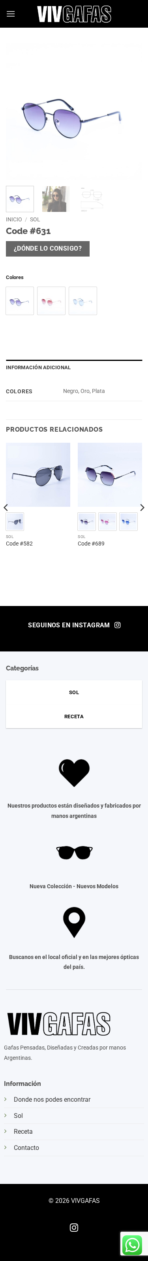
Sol (35, 219)
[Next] (141, 523)
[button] (10, 13)
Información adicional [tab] (38, 367)
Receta (23, 1131)
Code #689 (91, 543)
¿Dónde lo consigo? (48, 248)
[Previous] (6, 523)
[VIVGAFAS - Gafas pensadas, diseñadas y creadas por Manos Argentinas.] (74, 14)
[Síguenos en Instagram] (74, 1228)
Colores (15, 277)
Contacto (26, 1148)
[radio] (20, 301)
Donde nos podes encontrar (52, 1099)
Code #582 (19, 543)
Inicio (14, 219)
